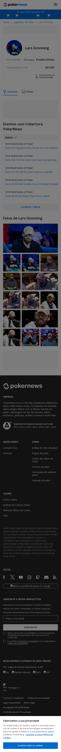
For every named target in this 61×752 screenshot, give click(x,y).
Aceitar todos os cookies (30, 745)
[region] (30, 734)
